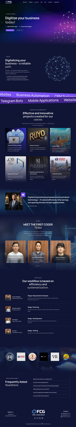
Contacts (50, 2)
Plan (41, 2)
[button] (2, 22)
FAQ (45, 2)
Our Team (36, 2)
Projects (30, 2)
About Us (25, 2)
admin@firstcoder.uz (66, 416)
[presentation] (5, 254)
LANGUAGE (56, 2)
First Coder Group (46, 424)
